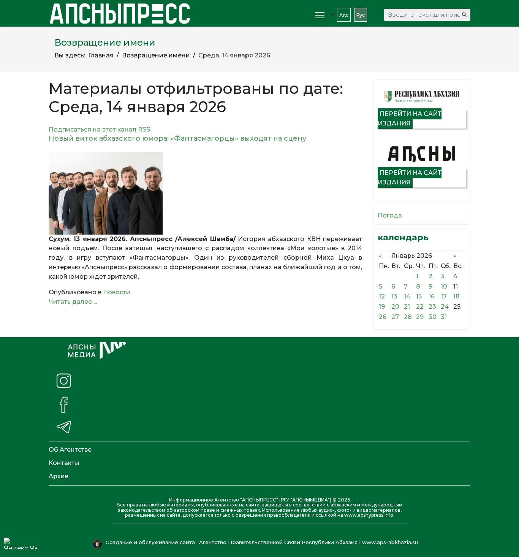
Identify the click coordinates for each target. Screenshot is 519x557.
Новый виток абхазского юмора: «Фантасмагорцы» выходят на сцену (177, 138)
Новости (116, 292)
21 (407, 306)
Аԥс (343, 15)
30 (433, 317)
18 (456, 296)
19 (382, 306)
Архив (58, 476)
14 (407, 296)
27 (395, 317)
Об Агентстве (70, 449)
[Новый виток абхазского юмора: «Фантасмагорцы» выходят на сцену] (205, 193)
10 (444, 286)
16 (432, 296)
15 (419, 296)
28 (408, 317)
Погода (390, 215)
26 (382, 317)
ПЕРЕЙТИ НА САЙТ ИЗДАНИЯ (409, 118)
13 (394, 296)
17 (444, 296)
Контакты (64, 463)
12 (382, 296)
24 (445, 306)
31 (444, 317)
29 (420, 317)
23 (432, 306)
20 (395, 306)
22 (420, 306)
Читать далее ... (73, 301)
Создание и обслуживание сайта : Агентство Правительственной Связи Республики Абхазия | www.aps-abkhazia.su (262, 542)
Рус (360, 15)
